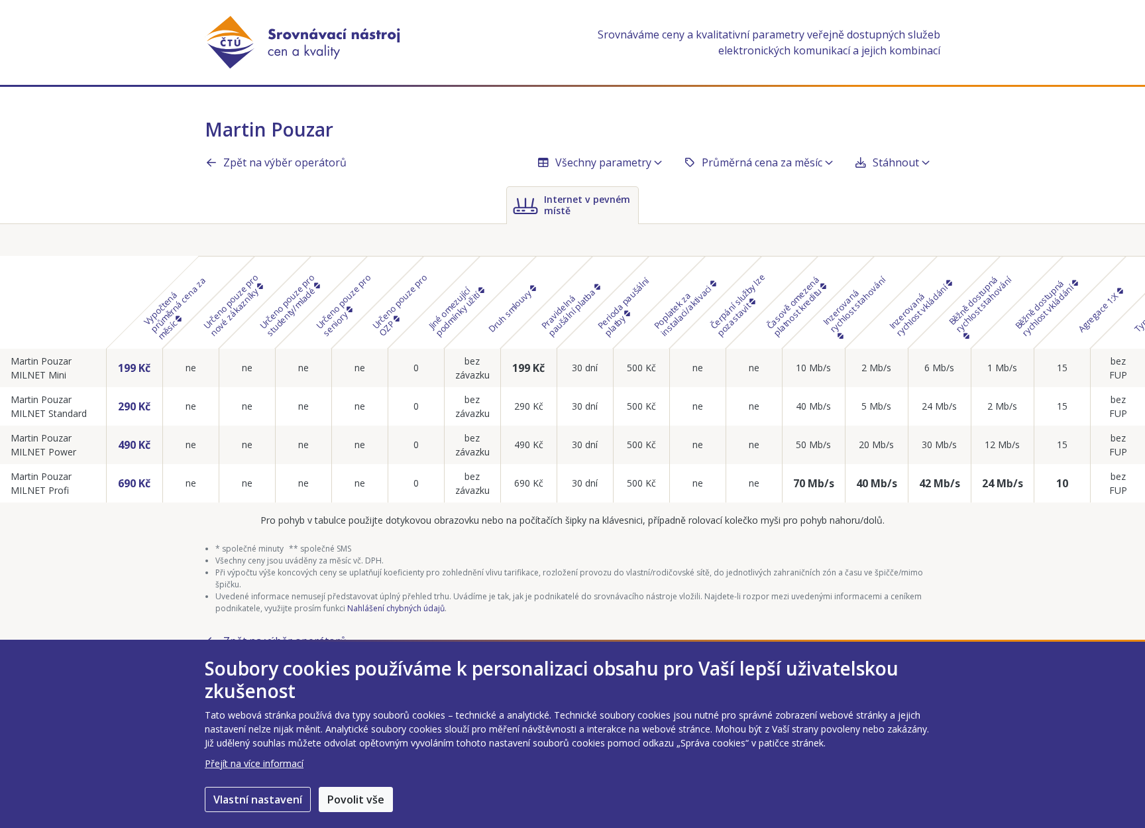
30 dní (585, 367)
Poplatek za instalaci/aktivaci (683, 309)
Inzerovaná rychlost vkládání (919, 308)
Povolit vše (355, 799)
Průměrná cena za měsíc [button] (762, 162)
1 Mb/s (1002, 367)
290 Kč (134, 406)
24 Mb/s (939, 406)
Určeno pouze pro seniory (343, 304)
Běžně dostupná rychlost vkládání (1044, 306)
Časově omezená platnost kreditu (795, 305)
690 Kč (134, 483)
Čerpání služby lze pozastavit (738, 304)
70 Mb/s (813, 483)
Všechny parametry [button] (603, 162)
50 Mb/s (813, 444)
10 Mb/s (813, 367)
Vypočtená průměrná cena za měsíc (174, 307)
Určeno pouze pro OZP (400, 304)
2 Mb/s (876, 367)
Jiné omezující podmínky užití (455, 311)
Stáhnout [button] (896, 162)
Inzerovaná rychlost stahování (854, 303)
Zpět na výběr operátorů (285, 162)
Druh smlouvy (510, 309)
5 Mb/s (876, 406)
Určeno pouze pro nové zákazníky (231, 304)
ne (191, 367)
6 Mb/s (939, 367)
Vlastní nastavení (257, 799)
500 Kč (641, 367)
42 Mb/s (939, 483)
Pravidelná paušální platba (569, 311)
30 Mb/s (939, 444)
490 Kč (134, 445)
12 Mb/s (1002, 444)
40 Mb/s (813, 406)
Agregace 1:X (1098, 311)
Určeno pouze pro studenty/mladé (288, 304)
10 (1062, 483)
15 (1062, 367)
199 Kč (134, 368)
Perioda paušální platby (623, 306)
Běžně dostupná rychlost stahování (980, 303)
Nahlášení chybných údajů (396, 608)
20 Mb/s (876, 444)
